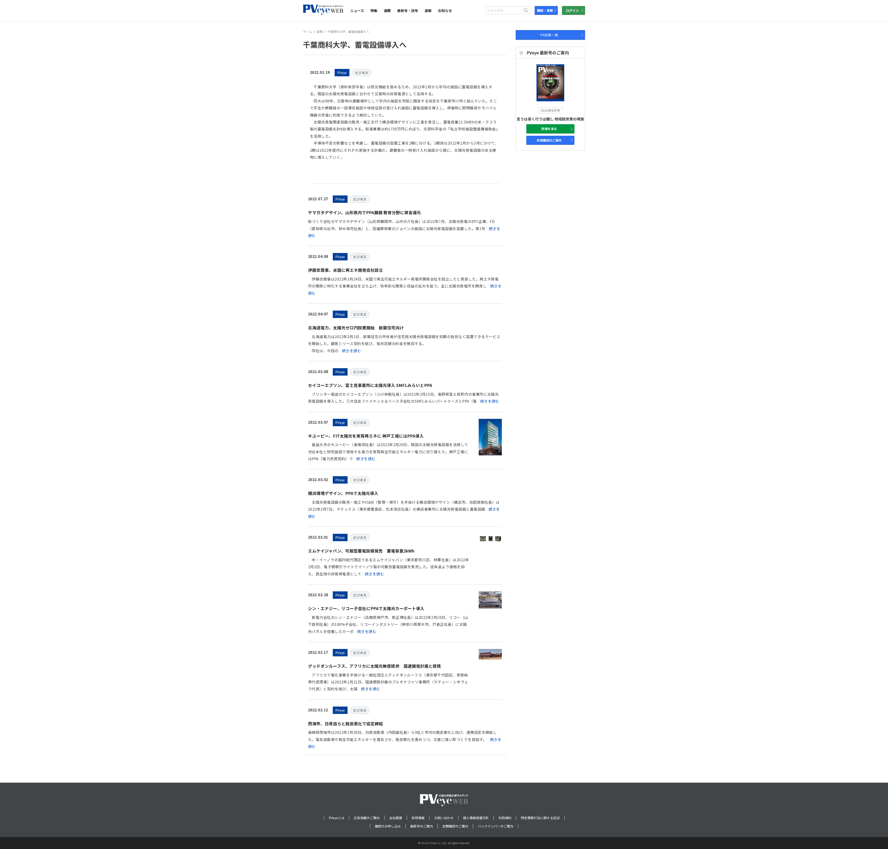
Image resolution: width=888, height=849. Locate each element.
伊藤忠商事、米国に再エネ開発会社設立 (345, 270)
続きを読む (351, 350)
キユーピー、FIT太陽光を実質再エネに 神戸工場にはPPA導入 (366, 436)
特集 (373, 10)
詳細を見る (549, 129)
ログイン (572, 10)
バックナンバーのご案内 (495, 826)
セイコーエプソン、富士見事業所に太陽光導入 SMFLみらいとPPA (370, 385)
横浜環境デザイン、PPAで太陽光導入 (343, 493)
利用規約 (504, 817)
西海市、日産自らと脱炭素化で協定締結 (345, 723)
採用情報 (418, 817)
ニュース (357, 10)
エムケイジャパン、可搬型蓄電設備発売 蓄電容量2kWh (361, 551)
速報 (428, 10)
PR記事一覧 (549, 35)
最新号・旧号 (407, 10)
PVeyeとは (336, 817)
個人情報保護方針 (476, 817)
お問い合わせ (443, 817)
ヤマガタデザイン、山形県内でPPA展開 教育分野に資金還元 (364, 212)
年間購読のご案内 (549, 140)
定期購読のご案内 (455, 826)
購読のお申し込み (388, 826)
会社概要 (395, 817)
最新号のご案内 (421, 826)
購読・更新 (545, 10)
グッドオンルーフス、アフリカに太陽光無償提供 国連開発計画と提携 (374, 666)
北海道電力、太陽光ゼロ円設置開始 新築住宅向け (356, 327)
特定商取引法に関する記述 (540, 817)
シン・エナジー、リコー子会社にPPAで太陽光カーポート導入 (366, 608)
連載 (387, 10)
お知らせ (445, 10)
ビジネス (361, 72)
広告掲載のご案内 (367, 817)
